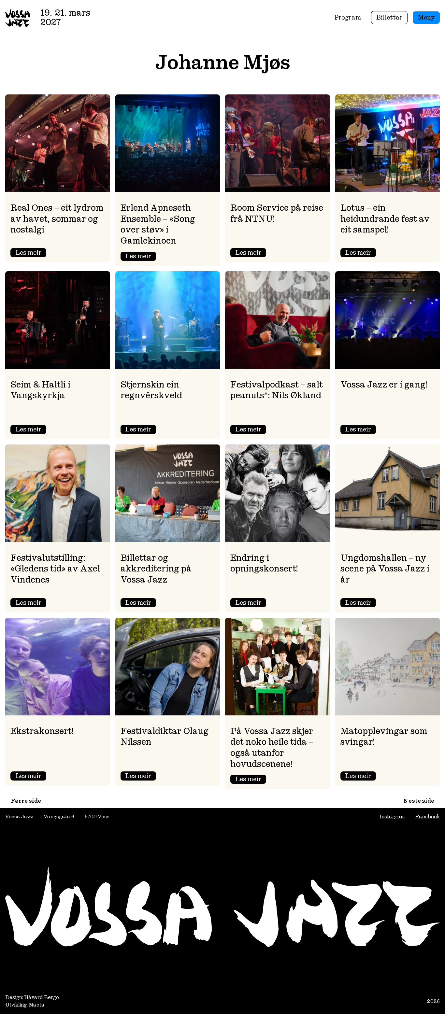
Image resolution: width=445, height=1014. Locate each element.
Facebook (427, 816)
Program (347, 17)
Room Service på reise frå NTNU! (276, 213)
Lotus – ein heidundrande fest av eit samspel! (385, 218)
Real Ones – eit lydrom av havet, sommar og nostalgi (57, 218)
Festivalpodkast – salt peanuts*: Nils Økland (276, 390)
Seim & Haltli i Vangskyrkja (40, 390)
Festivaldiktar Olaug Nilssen (164, 736)
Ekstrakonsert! (41, 731)
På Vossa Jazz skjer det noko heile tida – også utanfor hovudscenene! (271, 747)
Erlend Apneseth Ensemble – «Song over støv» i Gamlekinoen (158, 224)
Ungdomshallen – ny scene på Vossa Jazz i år (384, 568)
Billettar (389, 17)
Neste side (418, 800)
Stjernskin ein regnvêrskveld (151, 390)
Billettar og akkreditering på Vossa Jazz (156, 568)
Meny (426, 17)
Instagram (392, 816)
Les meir (30, 253)
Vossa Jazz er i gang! (383, 384)
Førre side (26, 800)
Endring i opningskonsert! (264, 563)
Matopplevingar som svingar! (383, 736)
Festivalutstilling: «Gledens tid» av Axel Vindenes (55, 568)
